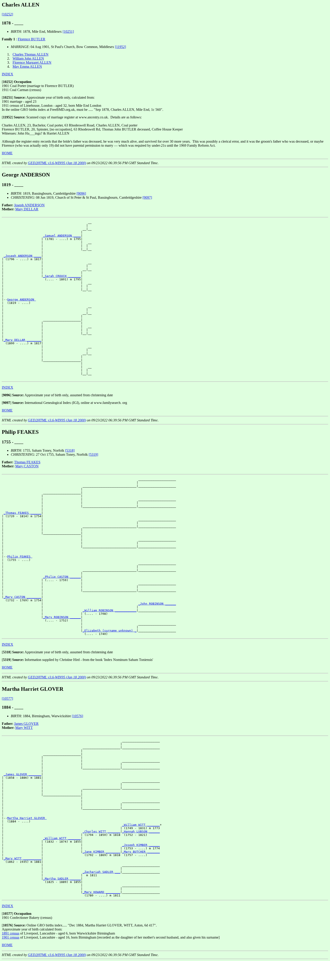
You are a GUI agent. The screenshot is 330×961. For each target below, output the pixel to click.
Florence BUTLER (31, 39)
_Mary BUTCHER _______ (141, 851)
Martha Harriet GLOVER (27, 818)
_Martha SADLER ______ (62, 878)
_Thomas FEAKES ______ (22, 512)
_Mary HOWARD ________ (101, 892)
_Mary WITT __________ (22, 858)
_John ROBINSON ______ (157, 603)
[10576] (77, 716)
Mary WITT (24, 728)
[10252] (7, 14)
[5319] (93, 454)
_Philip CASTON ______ (62, 576)
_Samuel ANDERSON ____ (62, 235)
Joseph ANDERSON (29, 205)
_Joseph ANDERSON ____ (22, 255)
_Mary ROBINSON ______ (62, 617)
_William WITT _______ (141, 824)
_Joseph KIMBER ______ (141, 845)
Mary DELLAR (26, 209)
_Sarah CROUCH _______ (62, 276)
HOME (7, 153)
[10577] (7, 698)
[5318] (70, 450)
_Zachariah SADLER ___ (101, 872)
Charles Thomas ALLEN (30, 54)
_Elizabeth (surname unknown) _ (109, 630)
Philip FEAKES (19, 556)
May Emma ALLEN (27, 66)
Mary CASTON (27, 466)
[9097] (147, 197)
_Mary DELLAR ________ (22, 340)
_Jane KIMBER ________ (101, 851)
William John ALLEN (28, 58)
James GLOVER (26, 724)
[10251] (68, 31)
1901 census (10, 937)
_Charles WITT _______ (101, 831)
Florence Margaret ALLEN (32, 62)
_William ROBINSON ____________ (109, 610)
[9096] (81, 193)
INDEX (7, 74)
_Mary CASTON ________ (22, 597)
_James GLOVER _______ (22, 774)
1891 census (10, 933)
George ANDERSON (21, 299)
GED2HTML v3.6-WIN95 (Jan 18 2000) (57, 163)
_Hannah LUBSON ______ (141, 831)
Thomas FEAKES (27, 462)
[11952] (120, 47)
